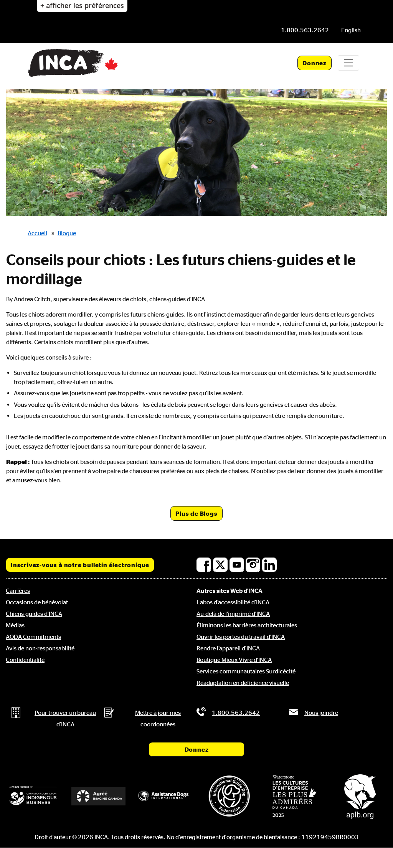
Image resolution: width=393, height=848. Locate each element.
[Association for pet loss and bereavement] (360, 796)
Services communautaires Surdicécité (246, 671)
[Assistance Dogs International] (164, 796)
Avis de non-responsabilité (40, 648)
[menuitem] (351, 30)
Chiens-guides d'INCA (34, 613)
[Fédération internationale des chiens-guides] (229, 796)
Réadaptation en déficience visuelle (242, 682)
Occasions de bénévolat (37, 602)
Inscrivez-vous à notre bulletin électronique (80, 564)
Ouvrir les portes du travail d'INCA (240, 636)
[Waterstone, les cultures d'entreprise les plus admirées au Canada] (294, 796)
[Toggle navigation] (348, 63)
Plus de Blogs (196, 513)
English (351, 29)
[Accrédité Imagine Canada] (98, 796)
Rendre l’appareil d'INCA (228, 648)
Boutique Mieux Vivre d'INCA (234, 659)
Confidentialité (25, 659)
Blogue (67, 232)
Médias (15, 625)
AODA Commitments (33, 636)
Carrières (18, 590)
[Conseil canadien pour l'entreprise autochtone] (33, 796)
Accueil (37, 232)
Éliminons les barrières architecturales (246, 625)
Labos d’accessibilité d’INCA (232, 602)
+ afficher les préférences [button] (82, 5)
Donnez (314, 62)
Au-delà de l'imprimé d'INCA (233, 613)
